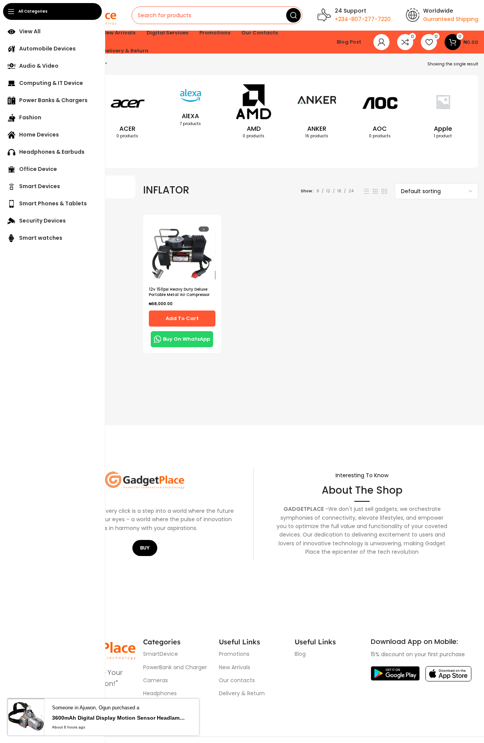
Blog (300, 654)
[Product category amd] (253, 113)
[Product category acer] (127, 113)
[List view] (366, 191)
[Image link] (395, 673)
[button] (182, 319)
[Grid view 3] (375, 191)
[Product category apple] (443, 113)
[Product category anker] (316, 113)
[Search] (293, 15)
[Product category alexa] (190, 107)
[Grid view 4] (384, 191)
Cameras (155, 680)
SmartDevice (160, 654)
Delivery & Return (242, 693)
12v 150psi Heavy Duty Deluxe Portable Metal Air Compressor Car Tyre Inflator (179, 294)
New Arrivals (234, 667)
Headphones (160, 693)
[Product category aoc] (379, 113)
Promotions (234, 654)
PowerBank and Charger (175, 667)
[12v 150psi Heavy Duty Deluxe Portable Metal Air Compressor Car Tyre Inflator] (182, 251)
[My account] (381, 42)
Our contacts (237, 680)
